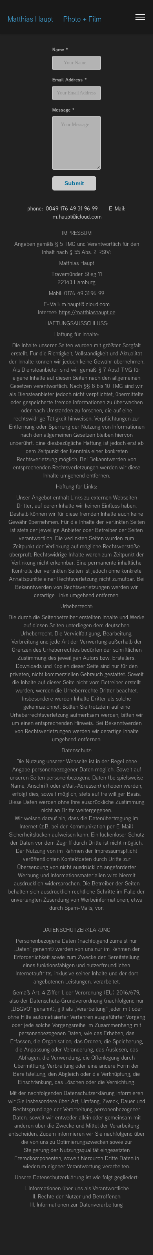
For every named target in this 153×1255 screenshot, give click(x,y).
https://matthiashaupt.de (87, 312)
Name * (60, 49)
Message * (63, 110)
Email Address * (69, 80)
